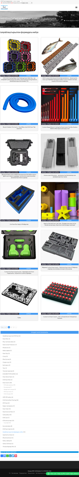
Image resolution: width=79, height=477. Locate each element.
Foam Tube (5, 409)
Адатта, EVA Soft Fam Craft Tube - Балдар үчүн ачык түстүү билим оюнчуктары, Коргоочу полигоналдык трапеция (60, 224)
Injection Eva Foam (7, 435)
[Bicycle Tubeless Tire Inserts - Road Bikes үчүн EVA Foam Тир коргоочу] (19, 122)
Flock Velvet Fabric (7, 377)
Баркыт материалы (8, 406)
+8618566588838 (6, 2)
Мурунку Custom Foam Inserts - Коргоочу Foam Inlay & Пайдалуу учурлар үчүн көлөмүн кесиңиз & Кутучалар (60, 268)
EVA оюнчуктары (7, 420)
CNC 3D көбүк (7, 394)
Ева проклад (7, 387)
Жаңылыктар (31, 473)
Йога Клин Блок (7, 437)
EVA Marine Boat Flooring (9, 400)
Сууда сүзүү (6, 362)
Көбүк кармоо (6, 350)
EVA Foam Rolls (7, 379)
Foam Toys (5, 353)
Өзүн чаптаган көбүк (8, 341)
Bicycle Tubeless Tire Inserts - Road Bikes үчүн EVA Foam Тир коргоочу (19, 127)
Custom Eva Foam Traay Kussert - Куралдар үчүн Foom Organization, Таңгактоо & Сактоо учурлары (19, 272)
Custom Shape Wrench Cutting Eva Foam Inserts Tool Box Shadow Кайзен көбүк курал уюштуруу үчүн (59, 127)
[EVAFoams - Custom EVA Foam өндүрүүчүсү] (4, 9)
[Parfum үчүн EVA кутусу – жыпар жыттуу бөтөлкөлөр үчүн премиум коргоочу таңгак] (60, 171)
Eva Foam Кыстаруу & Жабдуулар (19, 224)
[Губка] (19, 312)
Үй (9, 473)
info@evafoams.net (17, 2)
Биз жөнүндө (15, 473)
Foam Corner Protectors (9, 344)
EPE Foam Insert (7, 391)
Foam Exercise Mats (8, 411)
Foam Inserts (6, 382)
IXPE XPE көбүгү (7, 397)
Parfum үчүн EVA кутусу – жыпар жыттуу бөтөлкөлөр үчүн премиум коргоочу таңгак (60, 176)
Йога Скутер (6, 359)
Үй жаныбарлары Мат (8, 446)
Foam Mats (5, 338)
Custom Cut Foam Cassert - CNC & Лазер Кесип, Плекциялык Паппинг (60, 317)
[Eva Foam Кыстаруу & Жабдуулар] (19, 219)
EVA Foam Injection (8, 429)
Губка (19, 317)
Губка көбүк (6, 414)
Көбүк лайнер (6, 440)
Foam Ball (6, 422)
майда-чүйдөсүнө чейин (9, 75)
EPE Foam (5, 403)
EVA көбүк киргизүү (8, 385)
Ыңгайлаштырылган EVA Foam (11, 336)
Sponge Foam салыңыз (9, 389)
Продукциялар (23, 473)
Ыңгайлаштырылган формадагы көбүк (13, 432)
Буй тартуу (6, 365)
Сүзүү (4, 356)
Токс (4, 368)
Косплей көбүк (6, 426)
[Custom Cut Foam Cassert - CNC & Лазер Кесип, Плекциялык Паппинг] (60, 312)
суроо (28, 75)
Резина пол (6, 347)
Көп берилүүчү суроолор (42, 473)
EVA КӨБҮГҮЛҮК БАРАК (9, 374)
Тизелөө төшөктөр (7, 371)
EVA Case (5, 417)
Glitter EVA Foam (7, 443)
